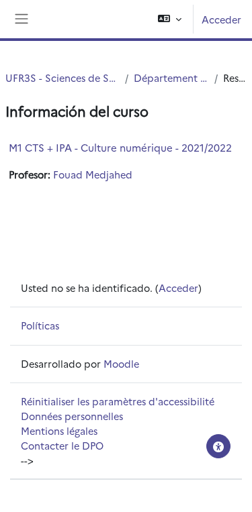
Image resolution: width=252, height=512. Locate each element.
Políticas (40, 325)
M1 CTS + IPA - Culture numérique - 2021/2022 (120, 147)
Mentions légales (59, 430)
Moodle (121, 363)
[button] (169, 19)
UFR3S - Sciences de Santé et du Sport (62, 77)
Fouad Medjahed (92, 174)
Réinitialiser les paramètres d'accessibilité (117, 401)
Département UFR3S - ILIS (171, 77)
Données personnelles (72, 416)
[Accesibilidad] (218, 446)
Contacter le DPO (62, 445)
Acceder (221, 19)
